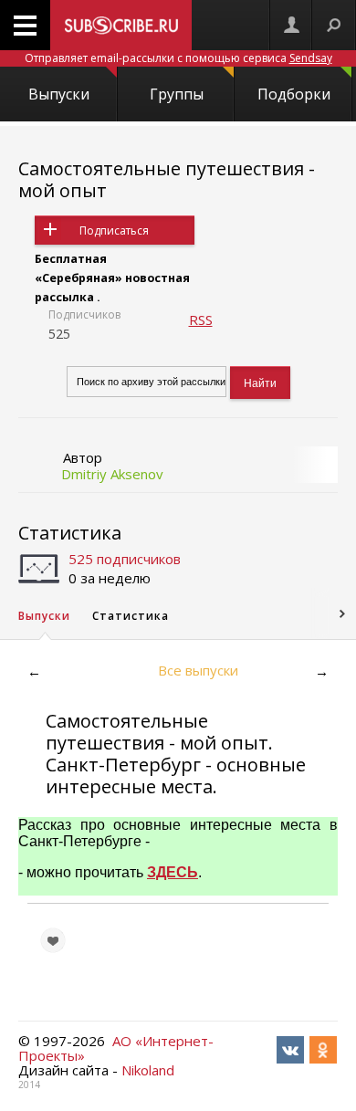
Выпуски (58, 94)
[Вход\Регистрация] (291, 25)
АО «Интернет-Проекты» (116, 1048)
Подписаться (114, 230)
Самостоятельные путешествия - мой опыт (166, 179)
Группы (177, 94)
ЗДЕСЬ (172, 872)
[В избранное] (53, 940)
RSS (201, 319)
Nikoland (147, 1070)
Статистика (69, 532)
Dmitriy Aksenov (112, 474)
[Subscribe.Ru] (121, 25)
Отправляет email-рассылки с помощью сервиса (178, 58)
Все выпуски (198, 670)
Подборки (293, 94)
